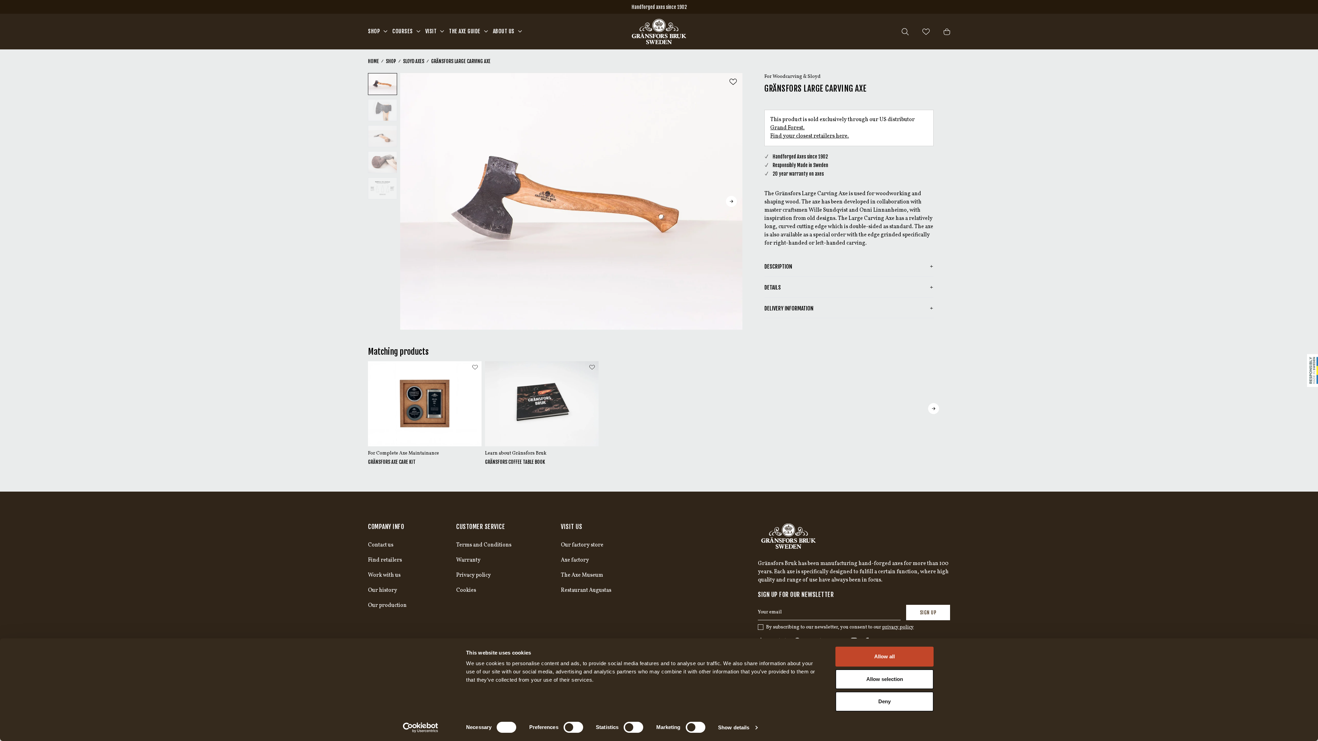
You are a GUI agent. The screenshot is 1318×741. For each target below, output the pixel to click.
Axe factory (575, 560)
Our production (387, 605)
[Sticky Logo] (1312, 370)
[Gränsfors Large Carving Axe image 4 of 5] (382, 162)
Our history (382, 590)
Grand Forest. (787, 128)
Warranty (468, 560)
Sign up (928, 612)
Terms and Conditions (483, 545)
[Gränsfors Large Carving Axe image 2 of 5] (382, 110)
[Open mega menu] (385, 31)
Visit (431, 31)
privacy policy (898, 627)
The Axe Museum (582, 575)
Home (373, 61)
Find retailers (385, 560)
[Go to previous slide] (411, 201)
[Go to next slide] (731, 201)
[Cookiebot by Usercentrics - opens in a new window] (421, 727)
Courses (402, 31)
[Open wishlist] (926, 32)
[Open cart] (947, 32)
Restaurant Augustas (586, 590)
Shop (374, 31)
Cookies (466, 590)
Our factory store (582, 545)
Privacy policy (473, 575)
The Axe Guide (465, 31)
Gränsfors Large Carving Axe (460, 61)
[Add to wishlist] (733, 82)
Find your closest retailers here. (809, 136)
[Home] (659, 31)
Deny (884, 701)
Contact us (380, 545)
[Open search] (905, 31)
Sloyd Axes (413, 61)
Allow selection (884, 679)
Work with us (384, 575)
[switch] (573, 727)
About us (504, 31)
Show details (733, 727)
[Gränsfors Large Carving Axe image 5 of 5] (382, 188)
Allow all (884, 656)
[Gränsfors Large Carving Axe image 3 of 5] (382, 136)
